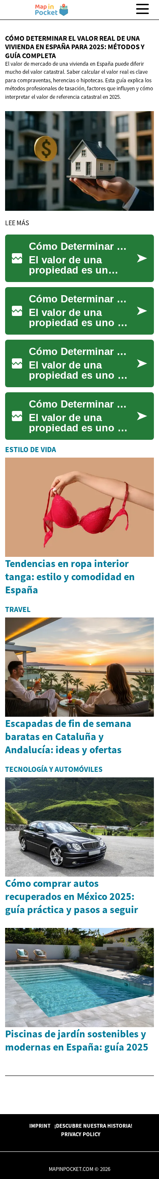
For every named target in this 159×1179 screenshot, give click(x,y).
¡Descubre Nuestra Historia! (93, 1125)
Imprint (39, 1125)
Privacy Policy (80, 1134)
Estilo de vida (30, 449)
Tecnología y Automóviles (54, 769)
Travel (18, 609)
